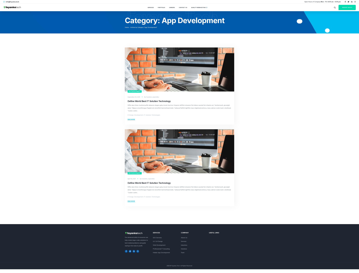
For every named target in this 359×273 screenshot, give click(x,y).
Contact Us (183, 7)
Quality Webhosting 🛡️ (199, 7)
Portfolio (161, 7)
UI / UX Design (158, 241)
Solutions (184, 249)
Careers (172, 7)
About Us (184, 238)
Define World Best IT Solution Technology (149, 101)
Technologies (156, 115)
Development (138, 115)
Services (151, 7)
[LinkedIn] (351, 2)
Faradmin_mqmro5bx (152, 97)
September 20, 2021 (134, 97)
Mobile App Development (161, 253)
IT (144, 115)
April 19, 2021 (132, 179)
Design (131, 115)
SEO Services (157, 238)
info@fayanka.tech (12, 2)
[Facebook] (345, 2)
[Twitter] (348, 2)
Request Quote (347, 7)
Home (127, 27)
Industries (184, 245)
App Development (135, 91)
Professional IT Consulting (161, 249)
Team (182, 253)
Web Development (159, 245)
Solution (148, 115)
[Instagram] (355, 2)
